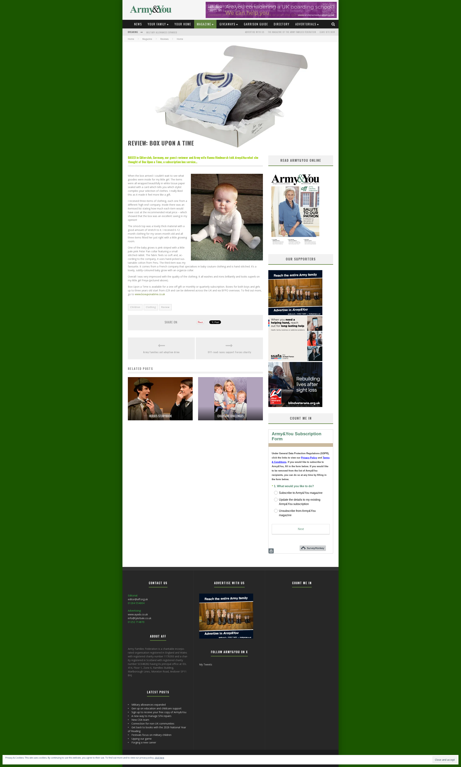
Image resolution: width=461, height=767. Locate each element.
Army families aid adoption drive (161, 352)
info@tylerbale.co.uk (139, 618)
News (138, 24)
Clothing (151, 307)
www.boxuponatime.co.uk (150, 294)
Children (135, 307)
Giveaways (227, 24)
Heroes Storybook (160, 416)
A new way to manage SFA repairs (151, 716)
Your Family (157, 24)
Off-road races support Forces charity (229, 352)
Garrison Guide (256, 24)
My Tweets (205, 664)
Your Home (182, 24)
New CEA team (140, 719)
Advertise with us (254, 32)
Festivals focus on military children (151, 735)
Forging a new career (143, 742)
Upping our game (141, 738)
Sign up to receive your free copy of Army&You (158, 712)
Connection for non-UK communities (152, 723)
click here (159, 757)
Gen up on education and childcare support (169, 32)
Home (131, 39)
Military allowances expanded (148, 704)
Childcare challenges (230, 416)
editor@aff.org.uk (138, 599)
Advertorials (305, 24)
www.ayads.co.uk (138, 614)
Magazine (204, 24)
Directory (282, 24)
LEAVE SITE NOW (327, 32)
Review (165, 307)
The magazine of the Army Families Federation (292, 32)
